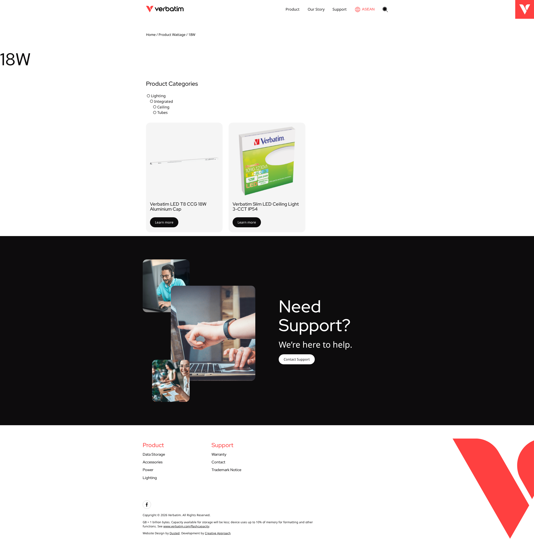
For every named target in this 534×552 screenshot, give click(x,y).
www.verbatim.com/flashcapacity (186, 526)
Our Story (316, 9)
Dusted (175, 533)
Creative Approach (218, 533)
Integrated (163, 101)
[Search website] (385, 9)
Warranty (219, 454)
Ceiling (163, 106)
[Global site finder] (365, 9)
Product (293, 9)
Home (151, 34)
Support (339, 9)
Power (148, 469)
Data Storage (154, 454)
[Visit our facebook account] (147, 508)
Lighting (158, 95)
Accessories (152, 462)
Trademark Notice (226, 469)
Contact (218, 462)
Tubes (162, 112)
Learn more (164, 222)
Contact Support (297, 359)
